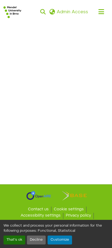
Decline (36, 240)
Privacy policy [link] (78, 216)
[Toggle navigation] (101, 12)
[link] (39, 195)
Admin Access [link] (72, 12)
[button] (12, 12)
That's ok (14, 240)
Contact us (38, 209)
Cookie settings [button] (69, 209)
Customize (60, 240)
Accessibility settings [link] (41, 216)
